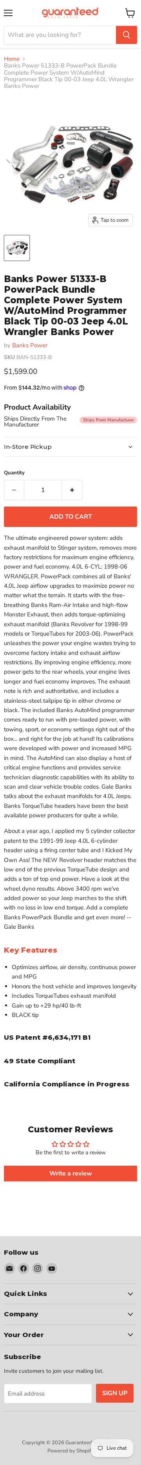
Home (12, 59)
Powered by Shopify (70, 1450)
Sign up (114, 1393)
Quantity (14, 473)
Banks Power (29, 345)
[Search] (126, 35)
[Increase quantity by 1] (72, 490)
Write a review (70, 1173)
